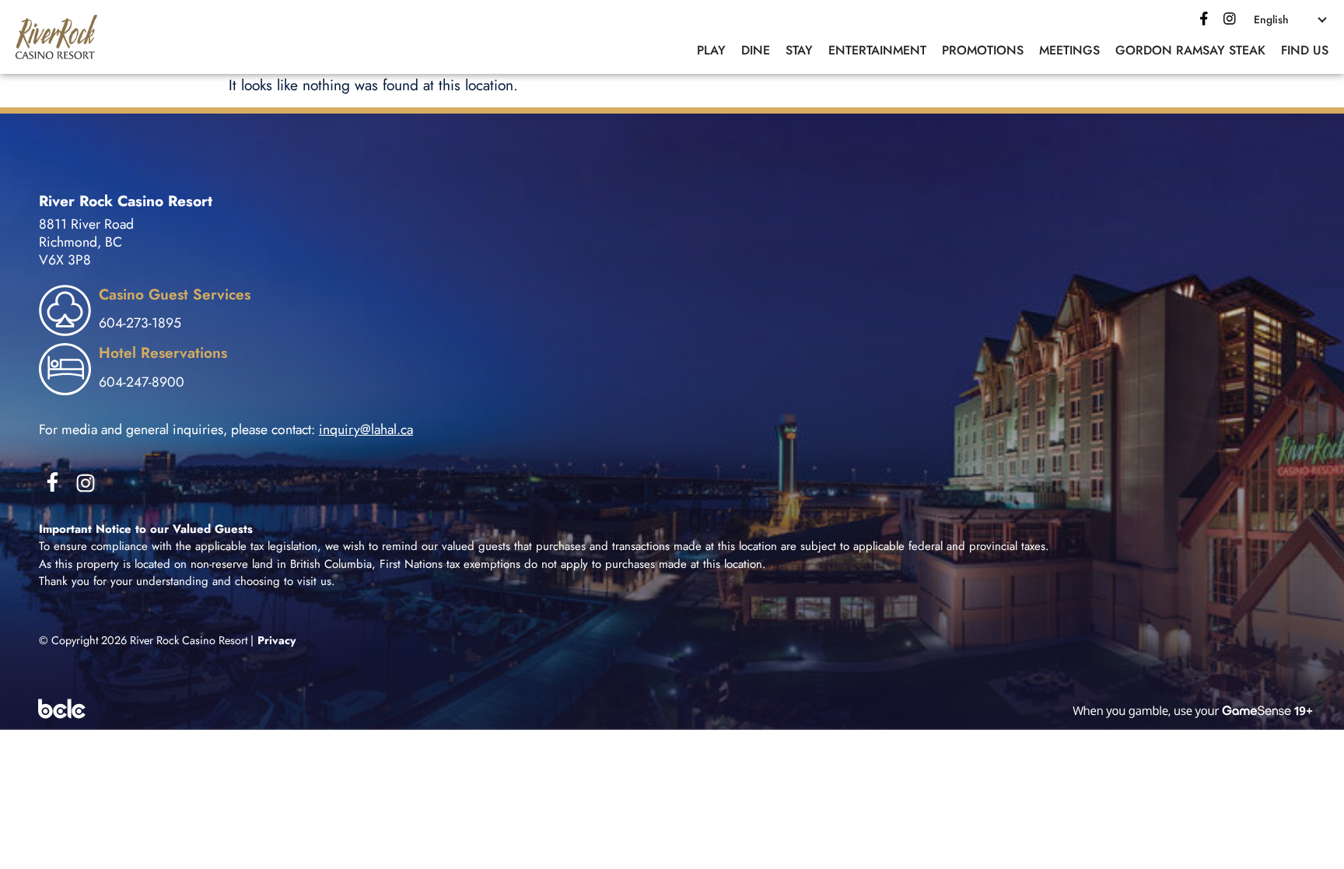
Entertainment (877, 50)
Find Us (1304, 50)
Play (711, 50)
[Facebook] (1204, 19)
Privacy (276, 640)
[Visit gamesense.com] (672, 710)
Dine (755, 50)
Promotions (983, 50)
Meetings (1069, 50)
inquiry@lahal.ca (366, 429)
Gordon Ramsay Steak (1190, 50)
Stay (799, 50)
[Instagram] (85, 483)
